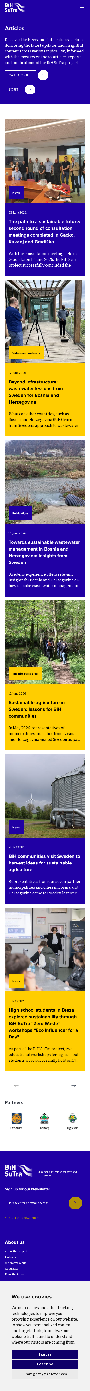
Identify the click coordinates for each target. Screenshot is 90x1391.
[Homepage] (15, 7)
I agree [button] (45, 1354)
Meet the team (14, 1274)
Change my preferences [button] (45, 1374)
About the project (16, 1251)
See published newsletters (22, 1218)
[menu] (82, 8)
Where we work (15, 1263)
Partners (10, 1257)
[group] (32, 1126)
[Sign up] (75, 1203)
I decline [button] (45, 1364)
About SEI (11, 1268)
